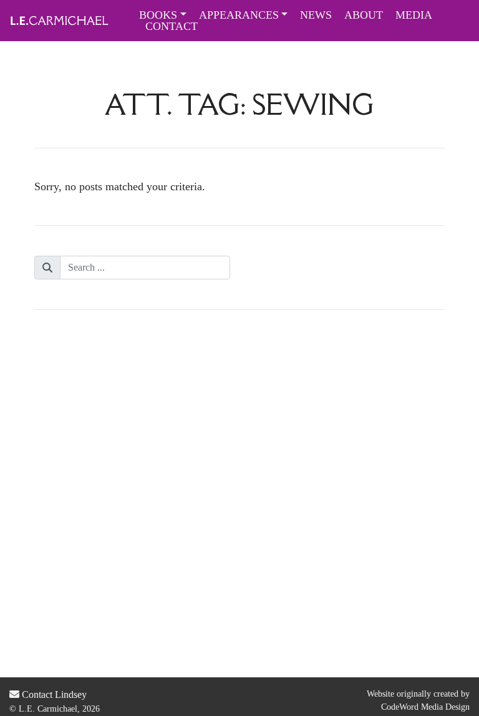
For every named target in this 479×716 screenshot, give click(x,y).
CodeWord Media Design (425, 707)
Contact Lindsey (53, 694)
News (316, 15)
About (363, 15)
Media (413, 15)
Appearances (239, 15)
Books (158, 15)
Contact (171, 26)
